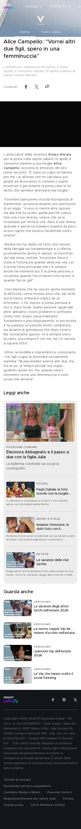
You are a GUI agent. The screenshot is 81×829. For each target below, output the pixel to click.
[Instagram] (64, 700)
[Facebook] (53, 700)
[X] (75, 700)
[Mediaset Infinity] (9, 6)
